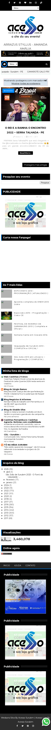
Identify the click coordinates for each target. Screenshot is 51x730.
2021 (6, 493)
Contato (30, 565)
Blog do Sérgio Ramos (15, 389)
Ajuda (17, 565)
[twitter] (15, 3)
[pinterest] (20, 3)
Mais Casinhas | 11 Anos (16, 377)
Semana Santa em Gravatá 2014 (31, 335)
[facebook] (9, 3)
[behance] (30, 3)
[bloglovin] (25, 3)
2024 (6, 485)
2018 (6, 499)
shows (9, 91)
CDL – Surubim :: (12, 434)
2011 (6, 518)
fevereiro (10, 479)
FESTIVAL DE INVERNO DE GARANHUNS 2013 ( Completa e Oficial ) (30, 326)
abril (8, 472)
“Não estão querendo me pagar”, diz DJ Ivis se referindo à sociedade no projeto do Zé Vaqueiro (24, 449)
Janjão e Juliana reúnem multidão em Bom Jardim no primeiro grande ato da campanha (24, 413)
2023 (6, 488)
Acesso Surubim (26, 718)
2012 (6, 515)
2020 (7, 496)
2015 (6, 507)
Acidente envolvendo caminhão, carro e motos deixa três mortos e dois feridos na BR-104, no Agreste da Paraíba (24, 426)
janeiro (9, 482)
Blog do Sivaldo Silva (14, 409)
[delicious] (41, 3)
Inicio (6, 565)
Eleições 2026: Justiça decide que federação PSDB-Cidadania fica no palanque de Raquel (24, 392)
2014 (6, 510)
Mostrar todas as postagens (26, 83)
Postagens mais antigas (35, 165)
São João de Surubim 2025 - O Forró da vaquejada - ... (24, 475)
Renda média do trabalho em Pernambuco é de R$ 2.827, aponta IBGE (24, 403)
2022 (6, 490)
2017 (6, 502)
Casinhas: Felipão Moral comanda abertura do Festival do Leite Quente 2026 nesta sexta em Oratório (24, 381)
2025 (6, 469)
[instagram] (36, 3)
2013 (6, 513)
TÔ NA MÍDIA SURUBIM (15, 445)
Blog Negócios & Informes (17, 399)
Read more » (25, 153)
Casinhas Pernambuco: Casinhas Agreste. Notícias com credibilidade (22, 421)
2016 (6, 504)
